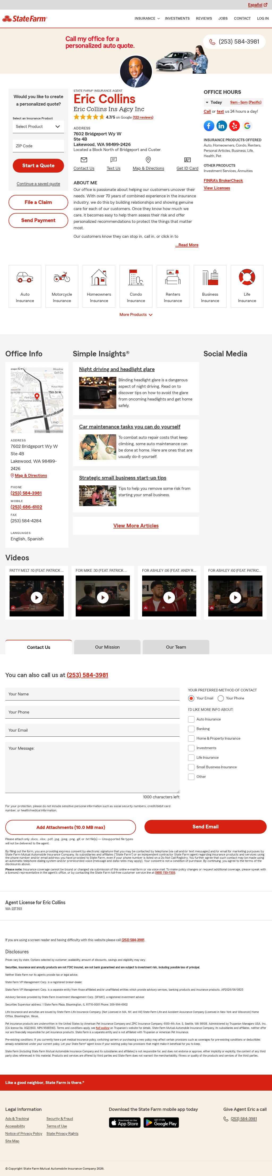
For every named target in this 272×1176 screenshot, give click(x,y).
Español (255, 5)
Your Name (18, 694)
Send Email (206, 826)
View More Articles (136, 525)
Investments (177, 18)
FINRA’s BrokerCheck (223, 180)
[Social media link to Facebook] (209, 125)
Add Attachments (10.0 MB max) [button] (70, 827)
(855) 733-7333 (165, 872)
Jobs (223, 18)
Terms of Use (56, 1126)
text (220, 111)
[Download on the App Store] (125, 1122)
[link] (25, 18)
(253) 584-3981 (26, 493)
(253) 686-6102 (26, 506)
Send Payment (38, 220)
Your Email (18, 730)
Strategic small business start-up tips (122, 478)
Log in (263, 18)
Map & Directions (31, 475)
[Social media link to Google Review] (247, 125)
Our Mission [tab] (107, 647)
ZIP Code (24, 146)
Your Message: (21, 748)
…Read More (186, 245)
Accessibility (15, 1126)
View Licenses (217, 188)
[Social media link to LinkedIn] (221, 125)
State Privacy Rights (62, 1134)
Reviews (204, 18)
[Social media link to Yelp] (234, 125)
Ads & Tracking (17, 1119)
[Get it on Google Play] (161, 1122)
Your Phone (18, 712)
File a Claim (38, 202)
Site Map (12, 1141)
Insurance (145, 18)
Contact (242, 18)
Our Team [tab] (176, 647)
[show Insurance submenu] (157, 18)
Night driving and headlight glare (117, 369)
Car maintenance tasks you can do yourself (129, 426)
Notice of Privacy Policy (23, 1134)
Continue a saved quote (38, 184)
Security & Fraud (59, 1119)
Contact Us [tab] (38, 647)
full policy (102, 1027)
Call (207, 111)
